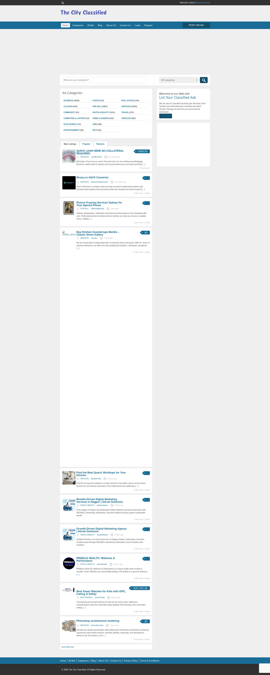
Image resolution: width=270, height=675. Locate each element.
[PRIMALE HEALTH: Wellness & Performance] (69, 569)
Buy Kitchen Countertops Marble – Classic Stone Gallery (97, 233)
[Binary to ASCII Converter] (69, 189)
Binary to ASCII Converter (92, 177)
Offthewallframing (97, 209)
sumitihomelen (96, 157)
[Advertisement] (135, 51)
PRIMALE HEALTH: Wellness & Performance (95, 559)
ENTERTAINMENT (72, 130)
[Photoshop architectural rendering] (69, 632)
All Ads (90, 25)
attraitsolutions (102, 505)
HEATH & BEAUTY (100, 112)
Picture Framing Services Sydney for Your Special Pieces (99, 204)
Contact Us (125, 25)
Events (96, 100)
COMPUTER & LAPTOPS (74, 118)
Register (198, 3)
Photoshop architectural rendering (97, 620)
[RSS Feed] (62, 2)
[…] (143, 164)
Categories (77, 25)
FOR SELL (97, 106)
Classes (68, 106)
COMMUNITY (69, 112)
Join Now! (165, 116)
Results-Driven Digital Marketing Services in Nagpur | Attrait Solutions (99, 500)
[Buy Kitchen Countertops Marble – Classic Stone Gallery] (69, 235)
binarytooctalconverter (99, 182)
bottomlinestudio (97, 625)
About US (111, 25)
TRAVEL (125, 112)
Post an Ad (196, 25)
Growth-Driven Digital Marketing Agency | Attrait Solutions (101, 530)
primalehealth (102, 564)
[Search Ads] (204, 80)
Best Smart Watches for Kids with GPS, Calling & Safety (100, 592)
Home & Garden (100, 118)
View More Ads (67, 647)
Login (206, 3)
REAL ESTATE (127, 100)
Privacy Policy (131, 660)
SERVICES (126, 106)
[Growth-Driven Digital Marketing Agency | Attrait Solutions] (69, 540)
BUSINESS (68, 100)
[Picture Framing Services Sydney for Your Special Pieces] (69, 214)
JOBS (95, 124)
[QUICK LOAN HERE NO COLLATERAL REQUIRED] (69, 162)
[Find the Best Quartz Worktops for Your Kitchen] (69, 484)
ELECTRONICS (70, 124)
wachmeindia (100, 597)
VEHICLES (126, 118)
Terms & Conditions (149, 660)
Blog (100, 25)
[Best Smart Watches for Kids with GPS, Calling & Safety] (69, 593)
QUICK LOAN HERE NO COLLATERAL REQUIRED (100, 152)
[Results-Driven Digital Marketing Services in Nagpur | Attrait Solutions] (69, 510)
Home (65, 25)
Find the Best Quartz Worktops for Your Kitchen (101, 474)
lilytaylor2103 (96, 479)
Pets (94, 130)
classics (94, 238)
